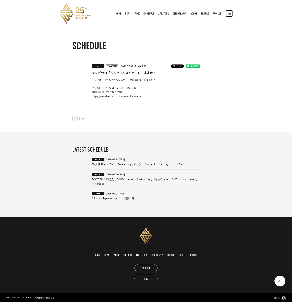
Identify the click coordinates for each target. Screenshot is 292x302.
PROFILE (205, 13)
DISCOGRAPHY (179, 13)
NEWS (127, 13)
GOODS (193, 13)
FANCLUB (217, 13)
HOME (118, 13)
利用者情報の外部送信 (44, 297)
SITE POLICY (27, 297)
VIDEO (137, 13)
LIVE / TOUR (163, 13)
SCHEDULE (149, 13)
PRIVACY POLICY (12, 297)
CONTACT (146, 268)
